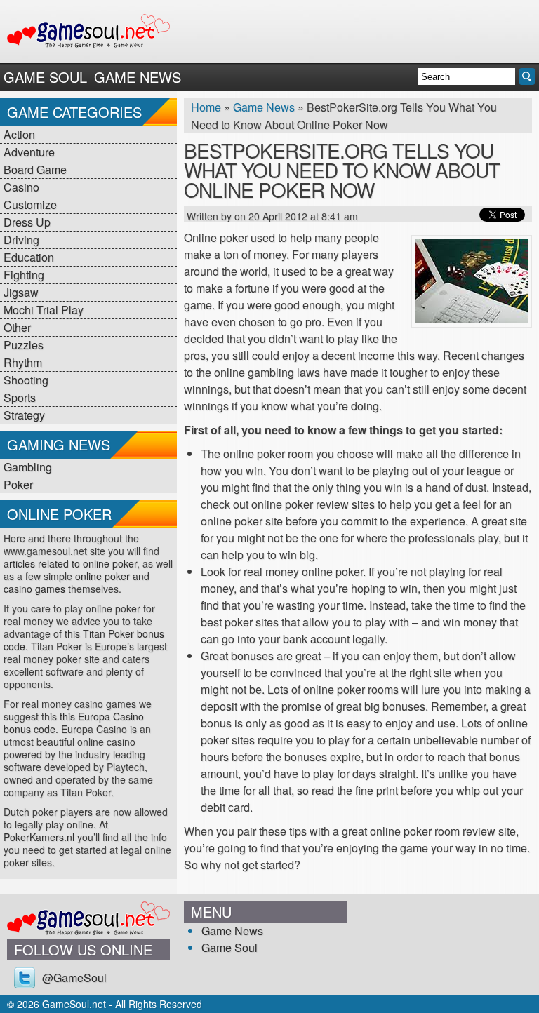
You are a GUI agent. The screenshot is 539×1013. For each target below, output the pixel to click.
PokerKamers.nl (39, 837)
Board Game (35, 169)
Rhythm (23, 362)
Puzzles (24, 345)
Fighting (24, 275)
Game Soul (45, 77)
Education (29, 257)
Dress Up (27, 222)
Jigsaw (21, 292)
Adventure (29, 152)
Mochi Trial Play (44, 310)
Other (17, 327)
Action (19, 134)
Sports (20, 397)
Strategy (24, 415)
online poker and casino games (76, 582)
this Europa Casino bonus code (74, 722)
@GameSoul (74, 978)
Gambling (28, 467)
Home (206, 107)
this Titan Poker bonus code (84, 639)
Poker (18, 484)
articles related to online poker (70, 563)
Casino (21, 187)
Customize (30, 204)
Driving (21, 240)
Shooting (26, 380)
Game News (137, 77)
